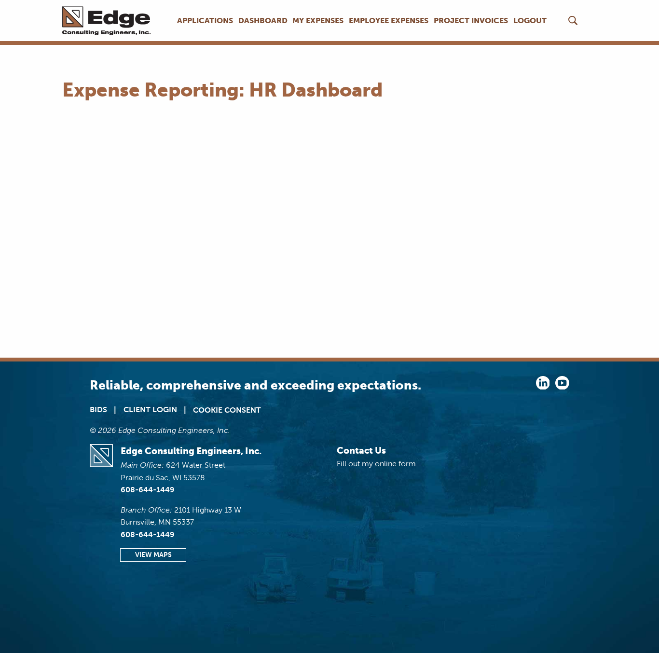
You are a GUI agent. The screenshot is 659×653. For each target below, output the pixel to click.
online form (395, 463)
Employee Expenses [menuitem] (388, 20)
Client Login (150, 409)
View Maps (153, 554)
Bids (98, 409)
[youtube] (562, 386)
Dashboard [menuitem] (263, 20)
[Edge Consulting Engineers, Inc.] (110, 20)
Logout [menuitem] (530, 20)
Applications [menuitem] (205, 20)
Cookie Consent (227, 410)
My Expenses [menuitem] (317, 20)
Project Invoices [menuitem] (471, 20)
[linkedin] (543, 386)
